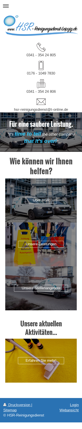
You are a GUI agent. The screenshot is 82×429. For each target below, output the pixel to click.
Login (74, 405)
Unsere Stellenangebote (41, 288)
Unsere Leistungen (41, 244)
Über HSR (41, 200)
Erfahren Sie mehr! (41, 360)
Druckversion (19, 405)
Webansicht (69, 410)
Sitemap (10, 410)
